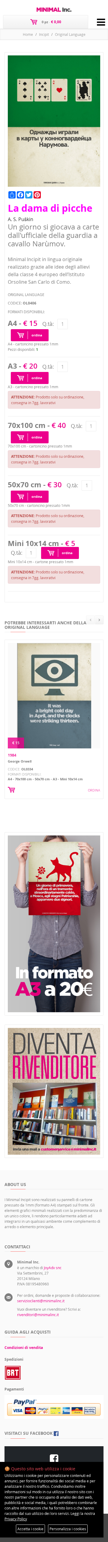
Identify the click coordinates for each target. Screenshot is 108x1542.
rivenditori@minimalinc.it (38, 1314)
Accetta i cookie (30, 1528)
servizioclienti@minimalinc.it (40, 1300)
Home (28, 34)
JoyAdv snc (53, 1267)
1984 (12, 755)
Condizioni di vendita (23, 1347)
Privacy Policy (15, 1518)
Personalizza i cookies (68, 1528)
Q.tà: (48, 323)
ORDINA (94, 790)
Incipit (44, 34)
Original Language (70, 34)
